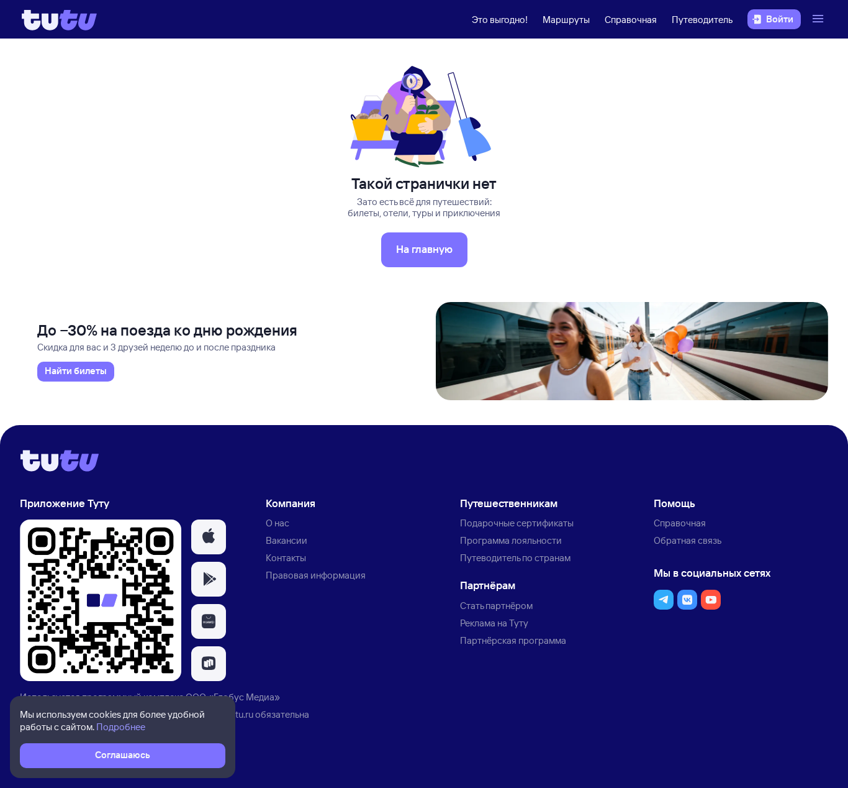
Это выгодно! (500, 19)
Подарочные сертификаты (517, 523)
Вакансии (286, 540)
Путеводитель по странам (515, 558)
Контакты (286, 558)
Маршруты (566, 19)
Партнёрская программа (513, 640)
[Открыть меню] (819, 19)
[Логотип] (59, 19)
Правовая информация (316, 575)
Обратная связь (687, 540)
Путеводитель (702, 19)
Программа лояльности (511, 540)
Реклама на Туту (494, 623)
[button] (208, 537)
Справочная (631, 19)
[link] (75, 372)
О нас (277, 523)
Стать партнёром (496, 606)
